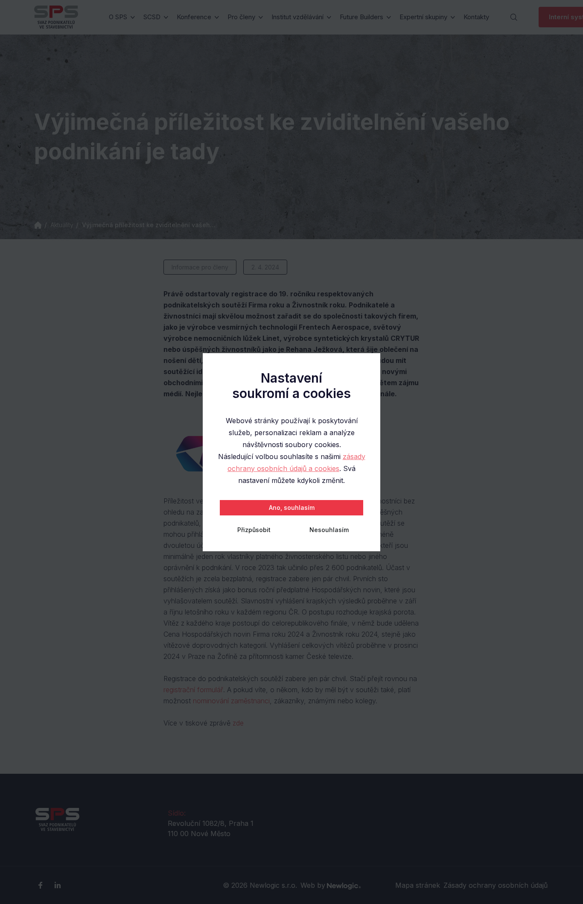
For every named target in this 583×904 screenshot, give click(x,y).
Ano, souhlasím (292, 507)
